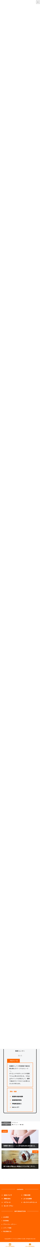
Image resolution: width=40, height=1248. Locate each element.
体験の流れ (7, 1199)
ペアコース (7, 1202)
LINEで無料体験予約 (10, 1246)
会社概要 (6, 1217)
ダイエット (15, 1122)
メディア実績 (7, 1228)
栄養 (22, 1124)
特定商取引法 (7, 1231)
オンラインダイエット (30, 1202)
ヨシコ (20, 1055)
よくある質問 (27, 1199)
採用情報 (6, 1221)
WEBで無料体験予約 (29, 1246)
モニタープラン (8, 1206)
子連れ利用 (26, 1195)
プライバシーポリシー (10, 1224)
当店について (8, 1195)
